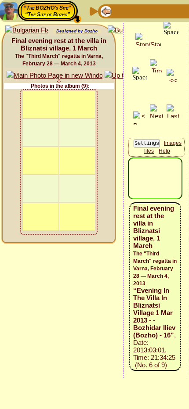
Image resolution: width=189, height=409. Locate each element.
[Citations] (148, 10)
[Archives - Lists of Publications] (134, 10)
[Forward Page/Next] (120, 10)
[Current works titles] (162, 10)
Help (164, 151)
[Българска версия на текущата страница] (26, 30)
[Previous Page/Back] (106, 10)
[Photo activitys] (176, 10)
